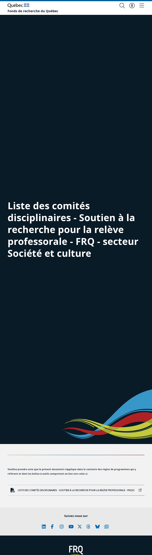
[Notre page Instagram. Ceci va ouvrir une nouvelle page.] (63, 527)
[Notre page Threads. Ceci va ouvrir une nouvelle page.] (89, 527)
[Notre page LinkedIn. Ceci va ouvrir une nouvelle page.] (45, 527)
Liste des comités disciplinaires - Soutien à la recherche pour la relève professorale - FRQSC (76, 490)
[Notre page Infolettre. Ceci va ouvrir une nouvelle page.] (107, 527)
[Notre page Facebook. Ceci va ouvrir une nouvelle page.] (54, 527)
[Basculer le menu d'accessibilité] (132, 5)
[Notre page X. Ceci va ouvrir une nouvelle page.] (80, 527)
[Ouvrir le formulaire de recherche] (122, 5)
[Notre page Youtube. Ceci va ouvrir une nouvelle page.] (72, 527)
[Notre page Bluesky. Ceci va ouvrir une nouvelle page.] (98, 527)
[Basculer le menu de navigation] (141, 5)
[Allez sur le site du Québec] (18, 5)
